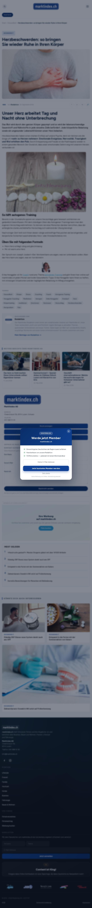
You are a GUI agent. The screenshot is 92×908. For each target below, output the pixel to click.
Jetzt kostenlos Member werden (46, 468)
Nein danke (46, 473)
